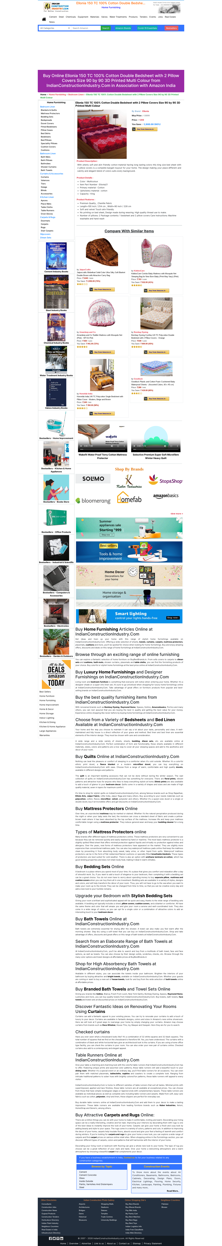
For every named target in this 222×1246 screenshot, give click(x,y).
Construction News (49, 1210)
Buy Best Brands (132, 1204)
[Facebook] (50, 1238)
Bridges (82, 1210)
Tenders (143, 17)
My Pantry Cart (132, 1214)
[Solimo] (92, 478)
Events (152, 17)
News (52, 22)
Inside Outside (86, 1181)
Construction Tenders (50, 1217)
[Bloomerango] (92, 500)
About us (111, 1243)
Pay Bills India (131, 1210)
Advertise (86, 1243)
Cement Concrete (87, 1175)
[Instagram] (57, 1238)
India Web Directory (134, 1233)
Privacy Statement (153, 1243)
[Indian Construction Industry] (56, 7)
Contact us (124, 1243)
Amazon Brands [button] (123, 28)
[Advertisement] (111, 51)
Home (63, 1243)
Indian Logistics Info (134, 1226)
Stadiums (105, 1207)
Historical (82, 1217)
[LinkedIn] (61, 1238)
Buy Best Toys (131, 1223)
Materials (94, 17)
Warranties (44, 735)
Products (133, 17)
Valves (104, 17)
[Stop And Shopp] (165, 479)
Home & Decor (46, 709)
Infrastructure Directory (51, 1233)
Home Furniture (46, 696)
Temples (104, 1214)
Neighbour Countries (50, 1226)
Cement (53, 17)
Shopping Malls (107, 1204)
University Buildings (109, 1220)
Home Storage (46, 713)
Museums (83, 1220)
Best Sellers (45, 691)
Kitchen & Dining (47, 722)
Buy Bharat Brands (133, 1207)
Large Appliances (47, 731)
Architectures (84, 1207)
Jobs (160, 17)
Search (105, 28)
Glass (82, 1178)
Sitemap (137, 1243)
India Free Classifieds (134, 1230)
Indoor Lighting (46, 718)
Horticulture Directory (50, 1220)
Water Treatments (118, 17)
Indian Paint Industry (50, 1223)
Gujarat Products (48, 1214)
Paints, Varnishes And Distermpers (96, 1184)
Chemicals (71, 17)
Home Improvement (49, 704)
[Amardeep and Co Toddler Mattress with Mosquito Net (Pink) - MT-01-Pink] (102, 313)
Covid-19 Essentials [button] (147, 28)
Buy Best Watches (133, 1217)
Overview (73, 1243)
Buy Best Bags (131, 1220)
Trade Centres (107, 1217)
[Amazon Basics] (165, 496)
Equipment (83, 17)
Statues (104, 1210)
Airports (82, 1204)
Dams (81, 1214)
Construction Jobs (49, 1207)
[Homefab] (129, 497)
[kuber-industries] (129, 481)
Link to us (99, 1243)
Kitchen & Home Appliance (52, 726)
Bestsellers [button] (171, 28)
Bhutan (164, 1207)
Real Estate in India (49, 1230)
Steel (61, 17)
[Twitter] (54, 1238)
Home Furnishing (47, 700)
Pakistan (164, 1204)
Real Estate (170, 17)
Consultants (46, 1204)
